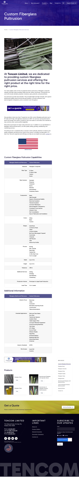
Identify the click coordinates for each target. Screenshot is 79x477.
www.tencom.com (7, 441)
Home (5, 29)
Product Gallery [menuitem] (36, 429)
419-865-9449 (10, 432)
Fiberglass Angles (61, 373)
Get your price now (67, 407)
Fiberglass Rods (61, 366)
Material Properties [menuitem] (37, 431)
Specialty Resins (61, 388)
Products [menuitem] (44, 3)
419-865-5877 (11, 429)
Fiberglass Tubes (61, 376)
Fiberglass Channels (62, 368)
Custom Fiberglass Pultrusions (64, 363)
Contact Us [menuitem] (58, 3)
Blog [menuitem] (51, 3)
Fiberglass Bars (61, 378)
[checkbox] (66, 435)
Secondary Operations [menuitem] (38, 434)
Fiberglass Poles (61, 371)
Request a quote (70, 3)
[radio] (60, 436)
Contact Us (60, 390)
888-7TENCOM (13, 430)
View (17, 380)
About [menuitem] (26, 3)
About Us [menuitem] (34, 426)
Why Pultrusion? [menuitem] (35, 3)
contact (48, 134)
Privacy (12, 441)
